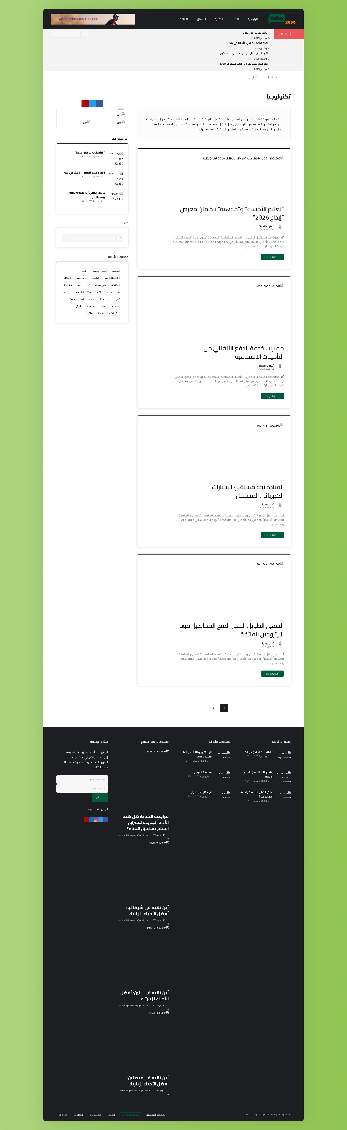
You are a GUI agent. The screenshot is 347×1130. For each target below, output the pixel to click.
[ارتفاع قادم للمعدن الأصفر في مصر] (115, 179)
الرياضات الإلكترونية (112, 278)
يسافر (90, 313)
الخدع (84, 271)
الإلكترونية (116, 271)
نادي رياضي (91, 306)
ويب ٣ (101, 313)
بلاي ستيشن (100, 285)
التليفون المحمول (99, 271)
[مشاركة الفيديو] (222, 778)
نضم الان (99, 797)
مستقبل (71, 299)
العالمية (96, 278)
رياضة (99, 292)
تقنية (79, 285)
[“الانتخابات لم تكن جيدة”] (115, 159)
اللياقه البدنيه (82, 278)
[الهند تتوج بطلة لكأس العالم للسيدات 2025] (222, 758)
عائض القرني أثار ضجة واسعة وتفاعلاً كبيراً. (244, 53)
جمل (110, 292)
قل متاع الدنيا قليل (201, 792)
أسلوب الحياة (266, 227)
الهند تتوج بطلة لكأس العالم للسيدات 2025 (244, 63)
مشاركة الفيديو (203, 772)
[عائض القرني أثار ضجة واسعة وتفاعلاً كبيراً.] (115, 199)
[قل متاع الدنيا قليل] (222, 798)
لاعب (91, 299)
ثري (118, 292)
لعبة (82, 299)
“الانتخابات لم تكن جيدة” (255, 32)
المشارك (67, 278)
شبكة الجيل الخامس (83, 292)
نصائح (78, 306)
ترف (88, 285)
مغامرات (116, 306)
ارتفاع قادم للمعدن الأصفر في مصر (248, 42)
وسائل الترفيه (114, 313)
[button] (77, 34)
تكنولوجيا (268, 505)
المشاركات (115, 285)
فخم (118, 299)
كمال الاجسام (105, 299)
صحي (66, 292)
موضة (104, 306)
